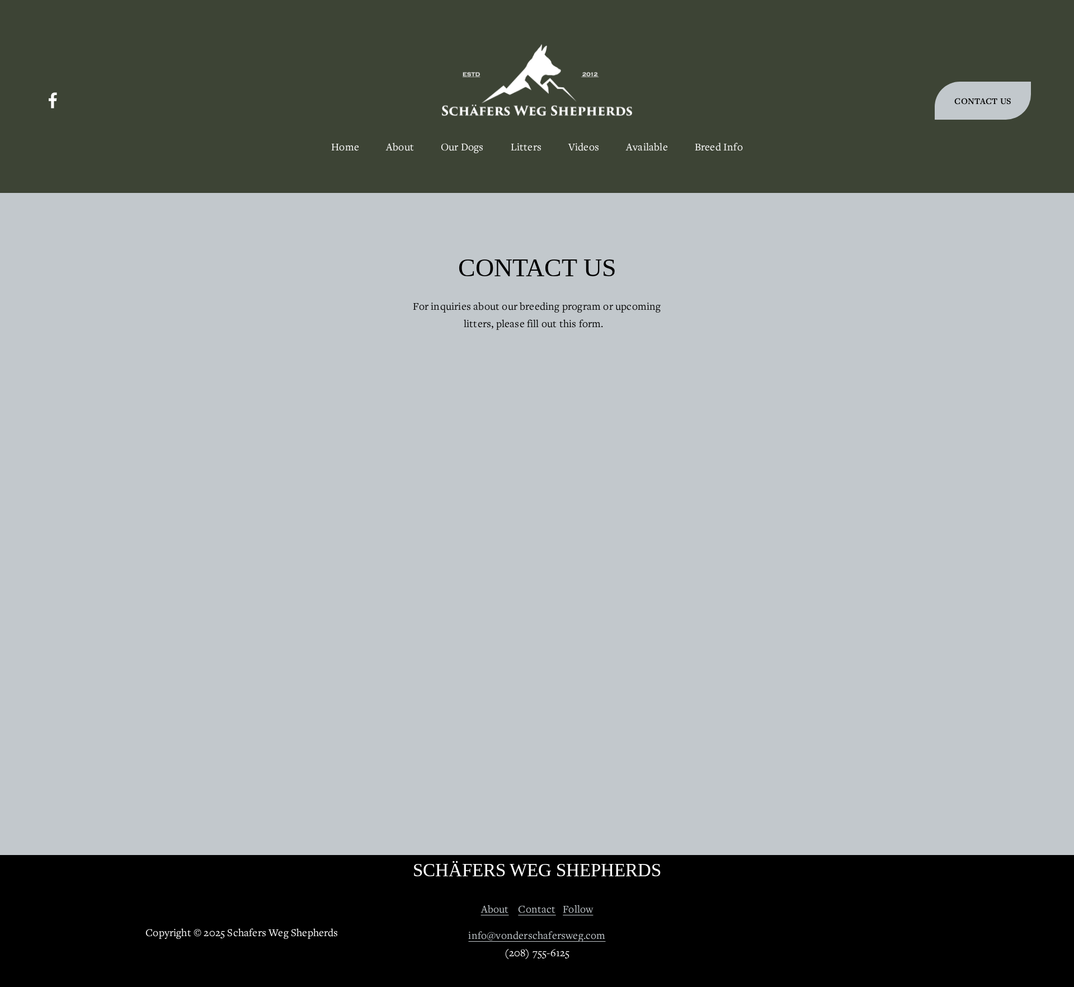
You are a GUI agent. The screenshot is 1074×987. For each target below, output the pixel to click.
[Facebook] (53, 100)
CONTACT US (982, 100)
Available (647, 146)
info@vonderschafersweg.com (536, 935)
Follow (578, 908)
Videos (583, 146)
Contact (536, 908)
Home (345, 146)
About (495, 908)
